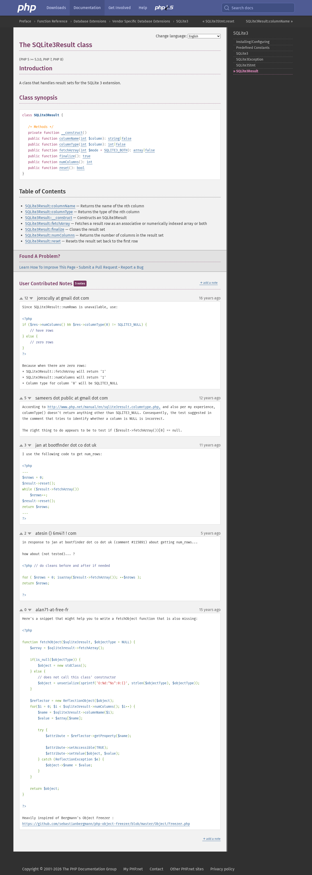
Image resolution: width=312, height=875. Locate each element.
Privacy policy (222, 869)
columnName (69, 139)
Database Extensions (90, 21)
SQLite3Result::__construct (48, 217)
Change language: (171, 36)
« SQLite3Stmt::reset (218, 21)
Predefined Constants (253, 48)
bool (81, 168)
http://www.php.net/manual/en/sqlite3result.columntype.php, (104, 407)
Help (143, 7)
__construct (72, 133)
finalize (67, 156)
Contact (156, 869)
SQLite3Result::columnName (50, 206)
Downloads (56, 7)
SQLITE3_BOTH (115, 150)
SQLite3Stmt (245, 65)
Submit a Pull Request (98, 267)
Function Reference (52, 21)
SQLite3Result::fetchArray (47, 223)
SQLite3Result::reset (43, 241)
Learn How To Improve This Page (47, 267)
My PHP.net (133, 869)
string (114, 139)
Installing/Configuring (252, 42)
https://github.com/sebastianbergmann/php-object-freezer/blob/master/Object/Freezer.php (106, 824)
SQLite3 (182, 21)
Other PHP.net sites (187, 869)
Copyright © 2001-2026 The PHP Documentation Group (69, 869)
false (126, 139)
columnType (69, 144)
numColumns (69, 162)
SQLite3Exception (249, 59)
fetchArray (69, 150)
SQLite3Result (247, 71)
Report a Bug (132, 267)
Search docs (242, 8)
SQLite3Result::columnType (49, 212)
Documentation (87, 7)
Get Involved (119, 7)
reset (64, 168)
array (138, 150)
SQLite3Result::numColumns (50, 235)
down (31, 298)
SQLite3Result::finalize (44, 229)
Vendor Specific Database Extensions (141, 21)
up (22, 299)
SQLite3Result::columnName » (269, 21)
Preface (25, 21)
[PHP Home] (27, 8)
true (86, 156)
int (84, 139)
